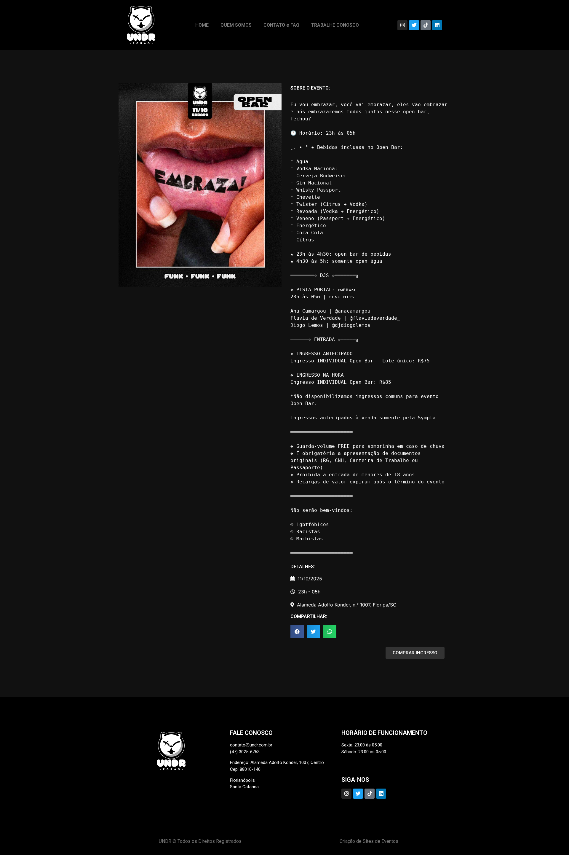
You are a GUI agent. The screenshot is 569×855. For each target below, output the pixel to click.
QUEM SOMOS (236, 25)
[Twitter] (414, 25)
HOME (202, 25)
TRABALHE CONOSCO (335, 25)
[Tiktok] (426, 25)
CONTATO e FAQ (281, 25)
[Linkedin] (437, 25)
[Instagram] (402, 25)
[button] (297, 631)
